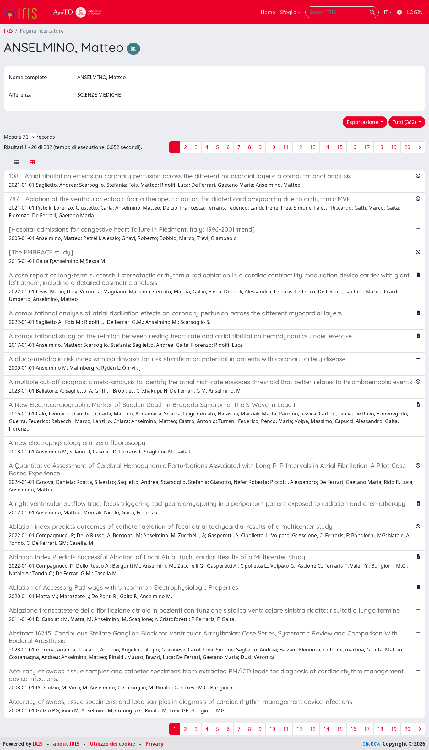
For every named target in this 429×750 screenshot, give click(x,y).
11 (286, 147)
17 (367, 147)
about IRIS (66, 743)
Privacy (154, 743)
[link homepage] (23, 12)
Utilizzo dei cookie (112, 743)
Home (268, 12)
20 (407, 147)
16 (353, 147)
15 (340, 147)
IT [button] (386, 12)
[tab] (16, 162)
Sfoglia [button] (288, 12)
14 (326, 147)
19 (394, 147)
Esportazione (363, 122)
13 (313, 147)
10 (272, 147)
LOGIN (415, 12)
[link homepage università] (77, 12)
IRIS (8, 30)
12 (299, 147)
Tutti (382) (405, 122)
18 (380, 147)
